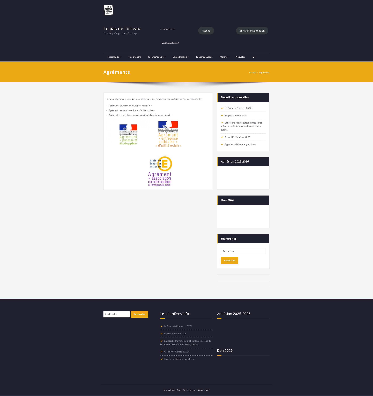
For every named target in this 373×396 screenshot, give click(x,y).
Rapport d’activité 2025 (236, 115)
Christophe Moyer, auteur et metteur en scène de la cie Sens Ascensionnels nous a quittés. (241, 126)
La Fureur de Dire (155, 57)
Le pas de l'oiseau (121, 29)
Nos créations (135, 57)
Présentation (113, 57)
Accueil (252, 73)
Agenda (206, 30)
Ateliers (223, 57)
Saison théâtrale (180, 57)
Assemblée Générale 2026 (237, 137)
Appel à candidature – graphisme (240, 144)
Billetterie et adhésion (252, 30)
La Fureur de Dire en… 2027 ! (239, 108)
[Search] (253, 57)
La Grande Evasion (204, 57)
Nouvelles (240, 57)
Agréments (264, 73)
